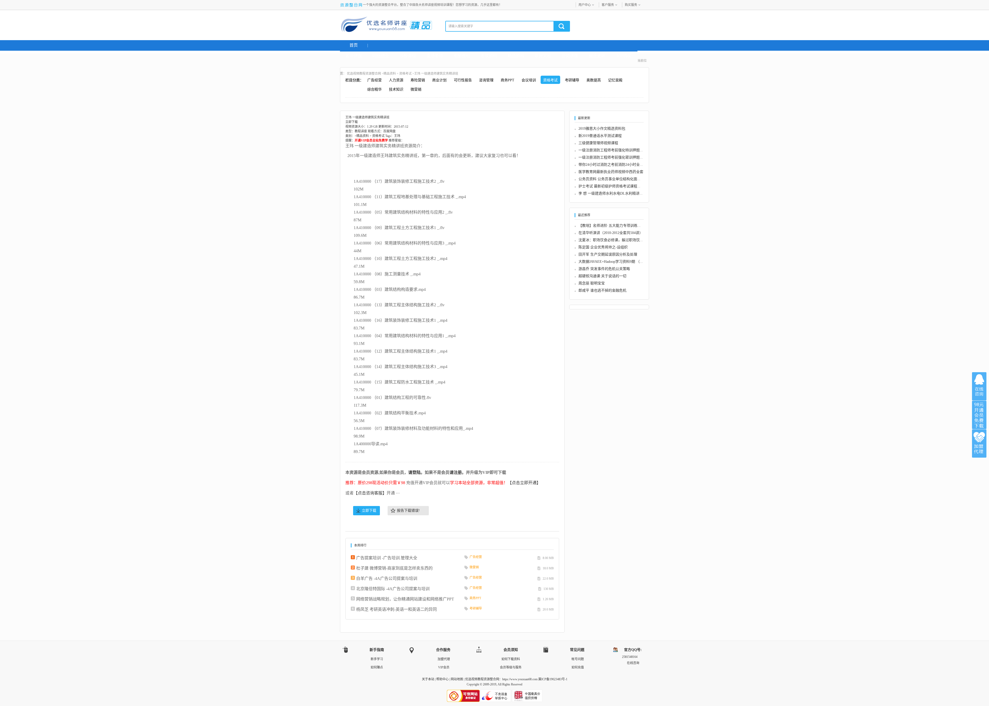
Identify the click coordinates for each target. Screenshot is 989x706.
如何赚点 (377, 667)
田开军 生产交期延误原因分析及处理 (607, 254)
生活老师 (435, 56)
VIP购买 (624, 56)
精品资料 (516, 56)
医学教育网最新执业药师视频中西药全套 (610, 172)
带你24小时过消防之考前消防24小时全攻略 (612, 165)
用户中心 (584, 5)
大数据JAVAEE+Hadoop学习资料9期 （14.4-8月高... (619, 262)
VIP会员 (443, 667)
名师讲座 (353, 56)
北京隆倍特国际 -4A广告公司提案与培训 (393, 589)
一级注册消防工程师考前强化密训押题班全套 (614, 157)
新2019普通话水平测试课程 (600, 136)
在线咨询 (979, 386)
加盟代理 (444, 659)
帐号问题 (578, 659)
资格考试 (405, 73)
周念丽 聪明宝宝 (591, 283)
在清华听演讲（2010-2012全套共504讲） (610, 233)
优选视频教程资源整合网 (364, 73)
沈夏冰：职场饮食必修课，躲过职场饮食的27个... (617, 240)
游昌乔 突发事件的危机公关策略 (604, 269)
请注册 (455, 472)
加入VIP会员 (979, 415)
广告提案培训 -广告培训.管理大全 (386, 558)
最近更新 (597, 56)
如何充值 (578, 667)
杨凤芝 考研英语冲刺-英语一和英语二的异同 (396, 609)
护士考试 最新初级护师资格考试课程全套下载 (615, 186)
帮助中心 (442, 679)
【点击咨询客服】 (370, 493)
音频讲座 (570, 56)
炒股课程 (407, 56)
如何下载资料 (510, 659)
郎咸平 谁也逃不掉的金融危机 (602, 290)
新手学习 (377, 659)
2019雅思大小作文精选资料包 (601, 128)
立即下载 (369, 510)
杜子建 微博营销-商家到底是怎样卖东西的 (394, 568)
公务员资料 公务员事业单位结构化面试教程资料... (618, 179)
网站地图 (457, 679)
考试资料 (489, 56)
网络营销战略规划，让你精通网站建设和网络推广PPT (405, 599)
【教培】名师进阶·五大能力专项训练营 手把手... (617, 226)
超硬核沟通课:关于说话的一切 (602, 276)
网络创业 (380, 56)
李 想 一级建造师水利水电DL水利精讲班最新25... (617, 193)
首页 (353, 45)
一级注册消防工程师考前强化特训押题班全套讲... (617, 150)
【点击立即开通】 (524, 483)
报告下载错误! (408, 510)
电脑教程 (462, 56)
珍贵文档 (543, 56)
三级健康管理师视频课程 (598, 143)
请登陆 (414, 472)
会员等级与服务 (511, 667)
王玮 (397, 136)
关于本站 (428, 679)
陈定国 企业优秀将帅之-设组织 (603, 247)
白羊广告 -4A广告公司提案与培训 (386, 578)
